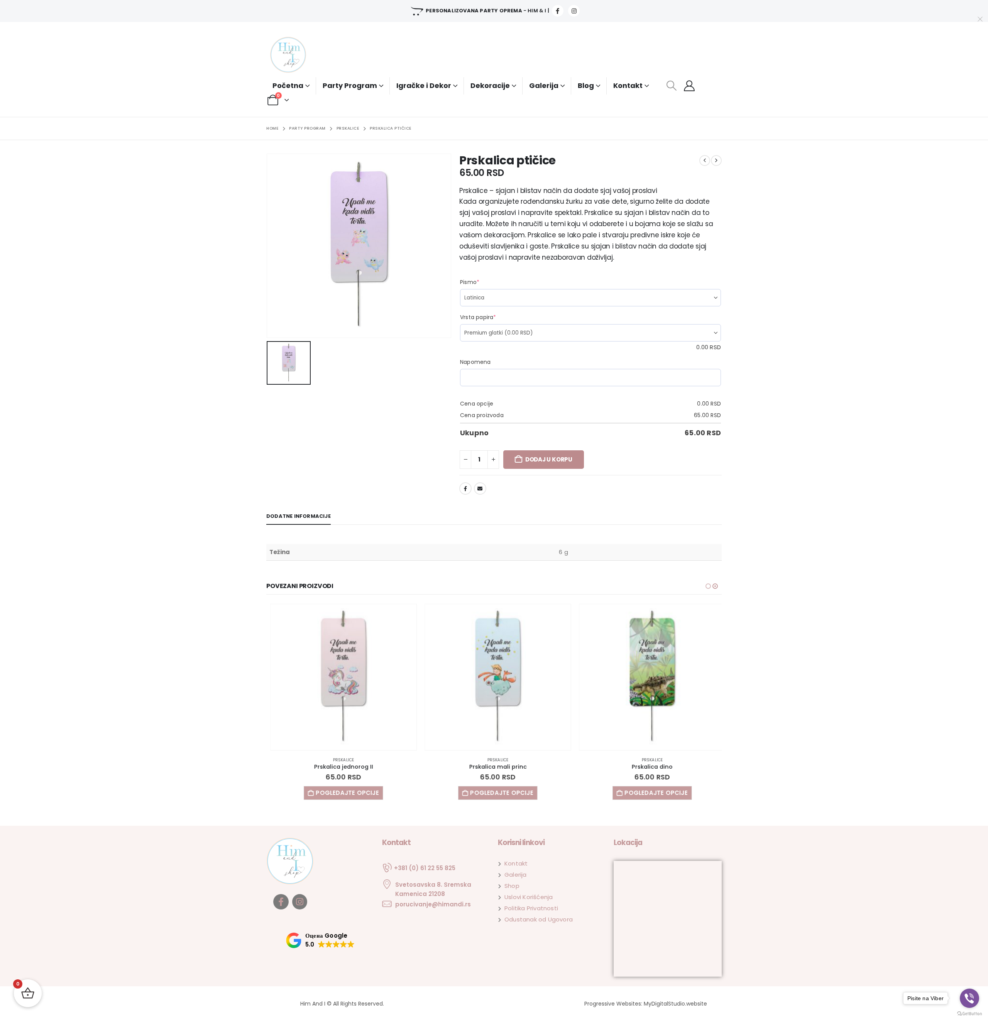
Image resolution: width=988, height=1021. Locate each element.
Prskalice (339, 760)
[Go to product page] (340, 677)
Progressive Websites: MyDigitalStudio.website (645, 1003)
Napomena (475, 362)
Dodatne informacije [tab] (298, 516)
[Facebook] (557, 11)
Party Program (350, 85)
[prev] (704, 160)
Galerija (543, 85)
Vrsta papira (492, 317)
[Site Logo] (295, 55)
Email (480, 488)
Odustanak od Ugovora (538, 919)
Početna (287, 85)
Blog (586, 85)
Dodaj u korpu (548, 459)
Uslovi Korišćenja (528, 897)
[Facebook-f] (281, 901)
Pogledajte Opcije (343, 793)
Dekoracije (490, 85)
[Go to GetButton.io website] (969, 1013)
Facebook (465, 488)
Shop (511, 886)
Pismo (484, 282)
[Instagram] (574, 11)
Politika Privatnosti (531, 908)
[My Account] (689, 85)
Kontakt (628, 85)
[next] (716, 160)
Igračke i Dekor (423, 85)
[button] (671, 86)
